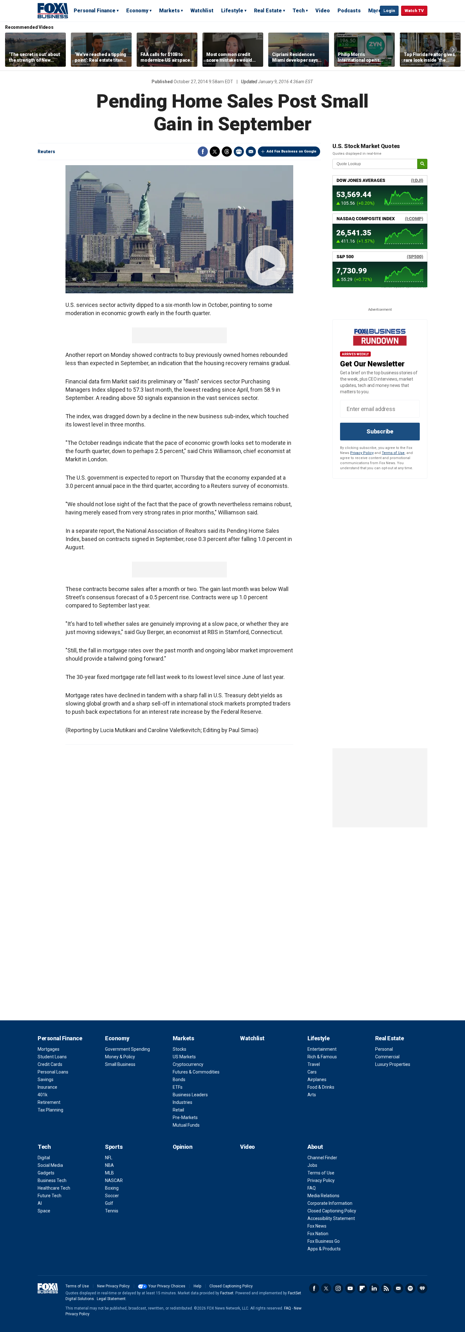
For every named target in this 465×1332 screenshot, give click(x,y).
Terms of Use (393, 453)
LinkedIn (374, 1288)
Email (251, 151)
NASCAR (114, 1180)
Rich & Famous (322, 1056)
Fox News (316, 1226)
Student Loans (52, 1056)
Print (239, 151)
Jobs (312, 1165)
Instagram (338, 1288)
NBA (109, 1165)
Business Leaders (190, 1094)
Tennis (111, 1210)
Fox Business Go (323, 1241)
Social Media (50, 1165)
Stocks (179, 1049)
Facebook (203, 151)
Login (389, 10)
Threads (227, 151)
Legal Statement (111, 1299)
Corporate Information (329, 1203)
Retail (178, 1109)
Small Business (120, 1064)
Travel (313, 1064)
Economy (137, 11)
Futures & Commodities (196, 1071)
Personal (384, 1049)
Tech (299, 11)
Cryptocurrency (188, 1064)
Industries (182, 1102)
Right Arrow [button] (453, 49)
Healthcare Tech (54, 1188)
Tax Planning (50, 1109)
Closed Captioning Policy (331, 1210)
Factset (226, 1293)
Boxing (112, 1188)
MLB (109, 1172)
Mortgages (48, 1049)
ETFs (178, 1087)
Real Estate (268, 11)
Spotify (410, 1288)
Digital (44, 1157)
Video (322, 11)
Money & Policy (120, 1056)
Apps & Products (324, 1248)
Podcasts (349, 11)
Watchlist (202, 11)
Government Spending (127, 1049)
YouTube (350, 1288)
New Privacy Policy (113, 1286)
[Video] (179, 229)
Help (197, 1286)
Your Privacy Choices (166, 1286)
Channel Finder (322, 1157)
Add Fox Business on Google (291, 151)
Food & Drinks (320, 1087)
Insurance (47, 1087)
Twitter (215, 151)
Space (44, 1210)
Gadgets (46, 1172)
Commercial (387, 1056)
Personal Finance (94, 11)
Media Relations (323, 1195)
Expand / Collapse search (373, 11)
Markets (169, 11)
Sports (113, 1146)
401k (42, 1094)
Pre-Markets (185, 1117)
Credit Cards (50, 1064)
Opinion (183, 1146)
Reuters (46, 151)
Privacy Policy (362, 453)
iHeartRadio (422, 1288)
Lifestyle (232, 11)
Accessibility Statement (331, 1218)
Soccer (112, 1195)
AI (40, 1203)
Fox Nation (317, 1233)
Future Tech (49, 1195)
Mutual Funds (186, 1125)
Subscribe (380, 431)
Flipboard (362, 1288)
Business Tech (52, 1180)
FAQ (311, 1188)
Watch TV (414, 10)
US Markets (184, 1056)
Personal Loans (53, 1071)
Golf (109, 1203)
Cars (312, 1071)
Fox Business (53, 10)
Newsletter (398, 1288)
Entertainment (322, 1049)
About (315, 1146)
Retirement (49, 1102)
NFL (108, 1157)
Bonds (179, 1079)
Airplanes (316, 1079)
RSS (386, 1288)
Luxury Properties (392, 1064)
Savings (45, 1079)
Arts (311, 1094)
